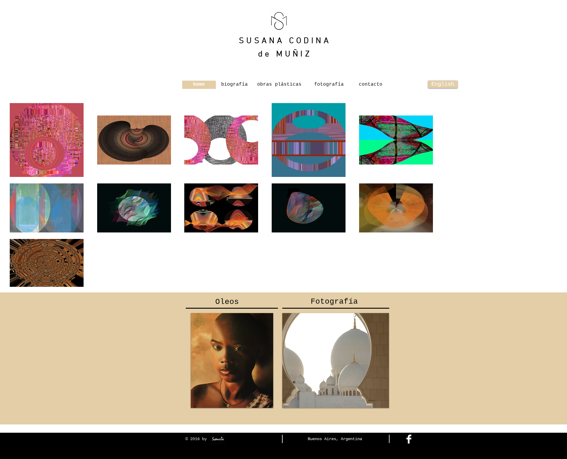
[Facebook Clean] (408, 439)
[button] (199, 85)
